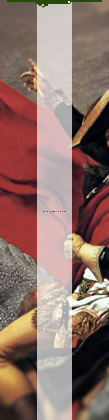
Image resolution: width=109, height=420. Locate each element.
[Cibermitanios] (43, 5)
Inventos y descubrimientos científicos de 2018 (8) (54, 212)
